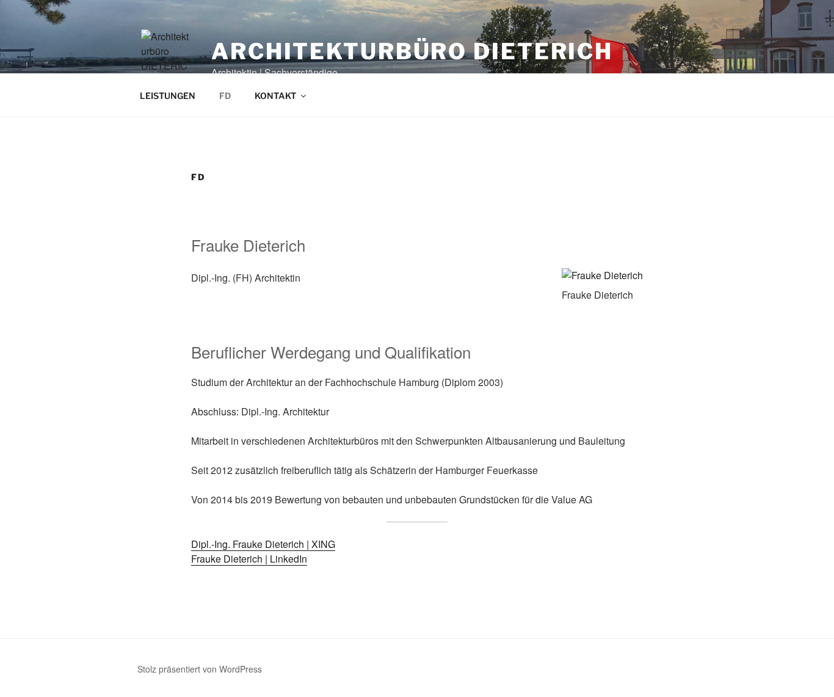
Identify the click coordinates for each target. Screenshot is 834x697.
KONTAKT (275, 95)
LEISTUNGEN (167, 95)
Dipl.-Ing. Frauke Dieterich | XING (263, 544)
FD (225, 95)
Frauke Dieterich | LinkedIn (249, 559)
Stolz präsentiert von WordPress (199, 669)
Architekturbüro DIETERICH (412, 51)
